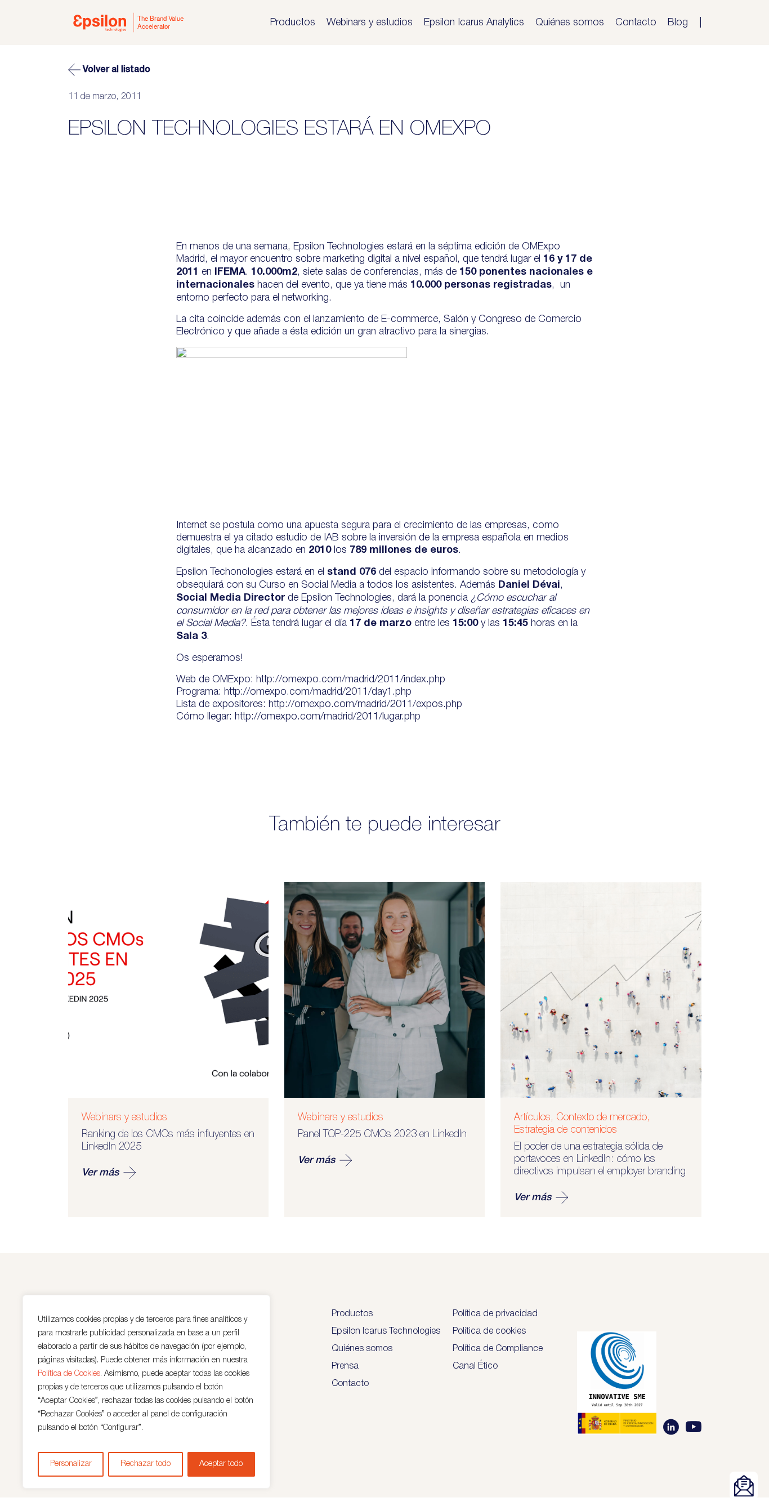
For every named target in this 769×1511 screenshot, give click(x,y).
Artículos (532, 1117)
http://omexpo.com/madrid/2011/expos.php (365, 704)
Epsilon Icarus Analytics (474, 22)
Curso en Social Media (307, 584)
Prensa (345, 1366)
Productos (292, 22)
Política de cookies (489, 1331)
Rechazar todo (145, 1464)
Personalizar (71, 1464)
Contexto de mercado (601, 1117)
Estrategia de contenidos (565, 1129)
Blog (678, 22)
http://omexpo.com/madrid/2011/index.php (350, 679)
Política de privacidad (495, 1314)
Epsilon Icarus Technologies (386, 1331)
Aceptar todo (221, 1464)
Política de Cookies (69, 1374)
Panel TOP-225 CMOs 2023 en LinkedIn (382, 1134)
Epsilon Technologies (338, 246)
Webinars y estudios (370, 22)
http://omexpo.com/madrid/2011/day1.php (318, 691)
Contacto (635, 22)
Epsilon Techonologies (224, 571)
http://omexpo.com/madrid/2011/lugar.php (328, 716)
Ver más (100, 1172)
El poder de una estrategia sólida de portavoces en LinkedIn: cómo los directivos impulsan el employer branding (600, 1159)
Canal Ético (475, 1366)
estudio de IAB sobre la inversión (346, 537)
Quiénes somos (569, 22)
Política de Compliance (498, 1349)
